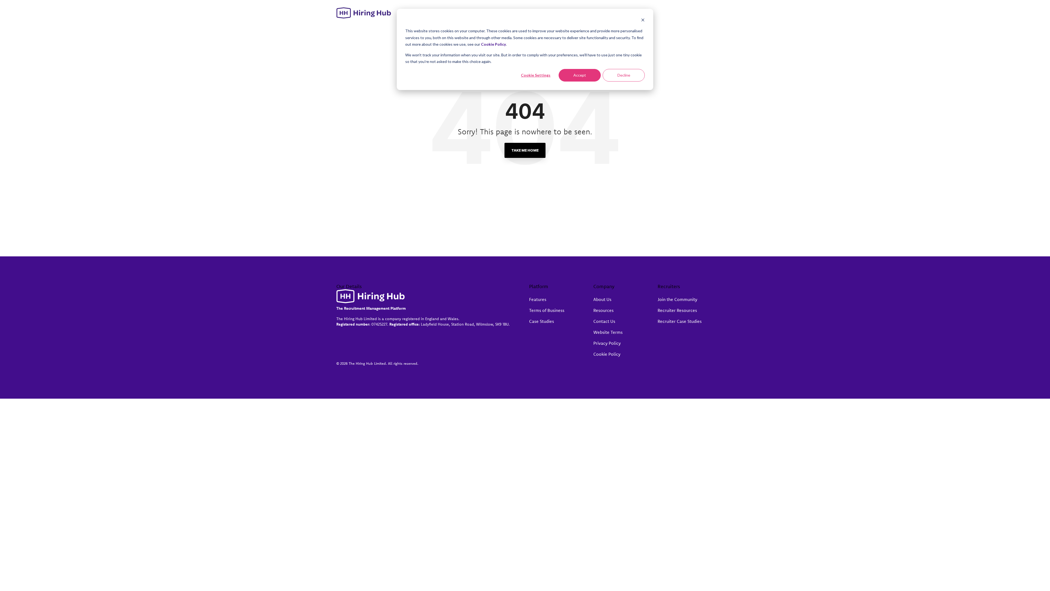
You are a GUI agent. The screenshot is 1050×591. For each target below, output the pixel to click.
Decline (623, 75)
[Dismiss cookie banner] (643, 20)
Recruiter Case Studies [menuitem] (680, 321)
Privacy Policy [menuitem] (607, 343)
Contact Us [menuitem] (604, 321)
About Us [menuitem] (602, 299)
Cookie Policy (493, 44)
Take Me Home (525, 150)
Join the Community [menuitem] (677, 299)
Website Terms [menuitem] (608, 332)
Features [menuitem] (537, 299)
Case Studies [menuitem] (541, 321)
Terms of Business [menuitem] (546, 310)
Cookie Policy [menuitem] (606, 354)
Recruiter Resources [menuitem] (677, 310)
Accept (579, 75)
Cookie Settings (535, 75)
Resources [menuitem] (603, 310)
